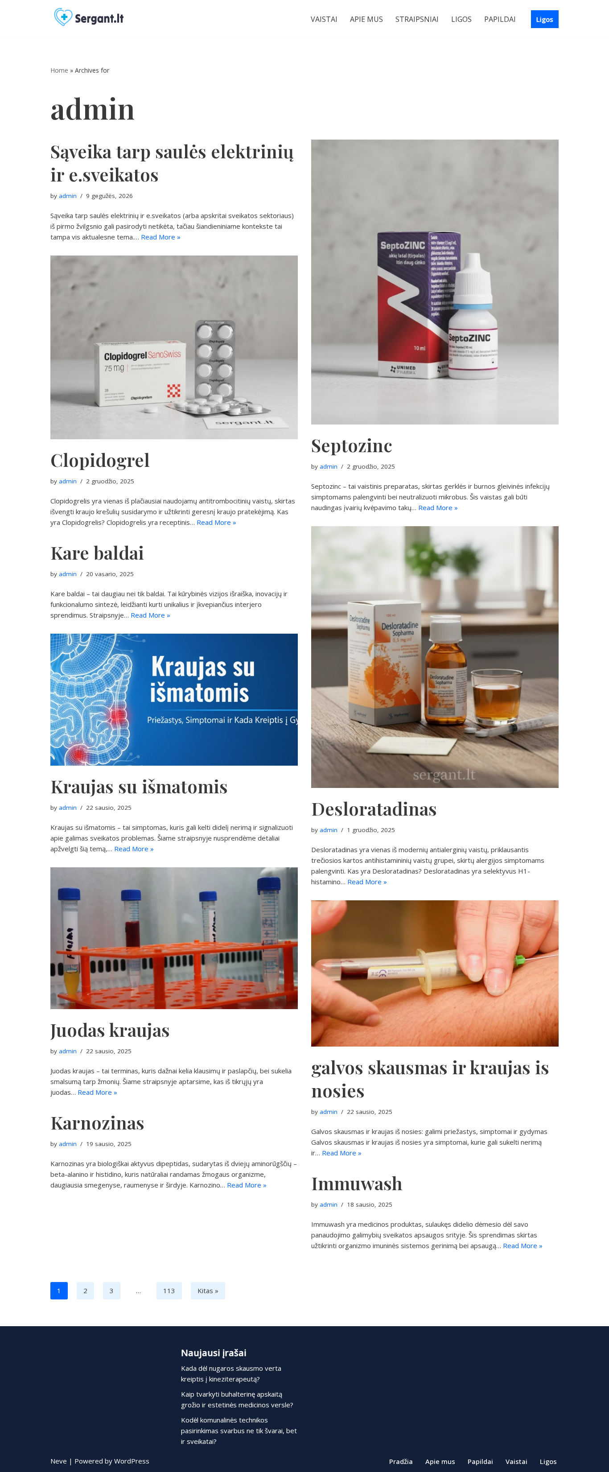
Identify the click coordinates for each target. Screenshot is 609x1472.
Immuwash (357, 1183)
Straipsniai (417, 19)
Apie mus (366, 19)
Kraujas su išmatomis (139, 786)
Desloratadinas (374, 808)
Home (59, 70)
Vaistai (324, 19)
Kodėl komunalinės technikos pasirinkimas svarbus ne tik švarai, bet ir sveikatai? (239, 1430)
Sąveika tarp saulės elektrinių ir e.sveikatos (172, 162)
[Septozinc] (435, 282)
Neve (58, 1460)
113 (169, 1290)
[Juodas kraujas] (174, 938)
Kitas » (208, 1290)
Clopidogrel (100, 459)
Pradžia (401, 1461)
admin (68, 196)
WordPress (131, 1460)
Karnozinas (97, 1122)
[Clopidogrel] (174, 347)
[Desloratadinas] (435, 657)
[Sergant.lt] (97, 19)
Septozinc (351, 445)
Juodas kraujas (110, 1029)
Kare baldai (97, 552)
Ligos (461, 19)
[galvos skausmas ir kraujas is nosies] (435, 973)
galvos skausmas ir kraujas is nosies (430, 1078)
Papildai (500, 19)
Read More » (161, 236)
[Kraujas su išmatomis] (174, 700)
